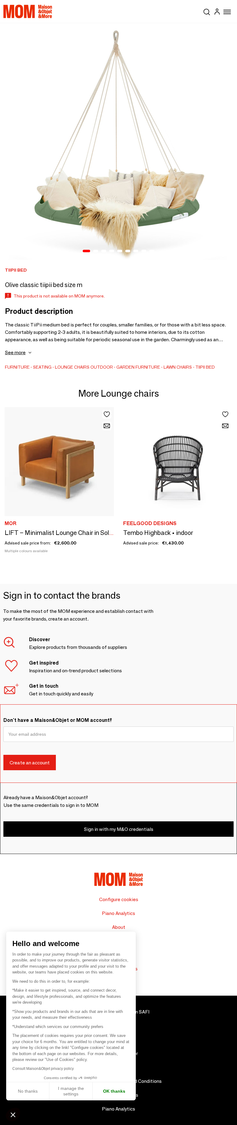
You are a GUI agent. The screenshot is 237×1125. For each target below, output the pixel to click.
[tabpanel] (118, 141)
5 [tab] (119, 251)
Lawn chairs (178, 367)
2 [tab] (95, 251)
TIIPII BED (205, 367)
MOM (27, 11)
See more (15, 352)
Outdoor (101, 367)
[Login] (217, 12)
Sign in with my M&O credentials (118, 829)
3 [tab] (103, 251)
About (118, 927)
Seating (42, 367)
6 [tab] (127, 251)
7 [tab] (135, 251)
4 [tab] (111, 251)
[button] (13, 1114)
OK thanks (114, 1091)
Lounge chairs (72, 367)
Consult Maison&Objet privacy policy (43, 1068)
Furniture (17, 367)
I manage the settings (71, 1091)
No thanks (28, 1091)
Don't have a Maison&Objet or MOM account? (57, 720)
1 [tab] (86, 251)
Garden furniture (138, 367)
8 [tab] (143, 251)
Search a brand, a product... (206, 10)
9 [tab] (151, 251)
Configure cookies (118, 899)
